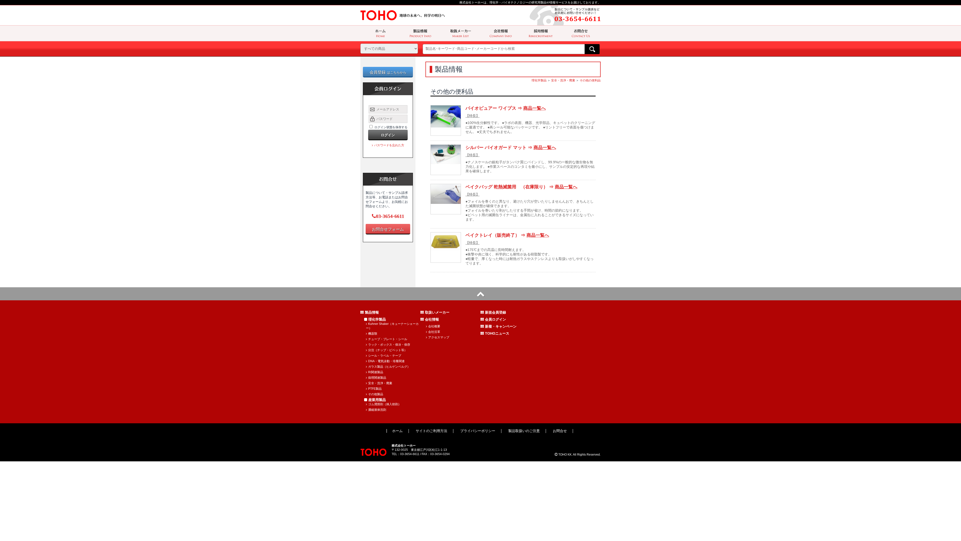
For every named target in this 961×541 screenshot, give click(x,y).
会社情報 (432, 319)
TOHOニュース (497, 333)
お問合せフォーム (388, 229)
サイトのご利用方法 (431, 431)
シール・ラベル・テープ (384, 355)
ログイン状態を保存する (390, 127)
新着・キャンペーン (501, 326)
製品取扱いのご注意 (524, 431)
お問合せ (560, 431)
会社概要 (434, 326)
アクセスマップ (438, 337)
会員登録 (388, 72)
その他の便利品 (590, 80)
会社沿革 (434, 332)
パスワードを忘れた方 (389, 145)
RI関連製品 (375, 372)
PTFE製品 (375, 388)
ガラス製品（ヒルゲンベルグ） (389, 366)
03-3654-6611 (390, 216)
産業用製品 (377, 400)
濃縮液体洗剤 (377, 410)
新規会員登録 (495, 312)
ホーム (397, 431)
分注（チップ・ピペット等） (387, 350)
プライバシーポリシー (477, 431)
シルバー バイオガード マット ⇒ (510, 147)
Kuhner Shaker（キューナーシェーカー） (392, 326)
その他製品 (375, 394)
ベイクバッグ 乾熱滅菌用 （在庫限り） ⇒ (521, 186)
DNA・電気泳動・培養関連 (386, 361)
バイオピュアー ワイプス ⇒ (505, 108)
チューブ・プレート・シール (387, 339)
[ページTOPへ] (480, 293)
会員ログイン (495, 319)
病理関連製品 (377, 377)
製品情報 (372, 312)
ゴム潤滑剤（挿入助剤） (384, 404)
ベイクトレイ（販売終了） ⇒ (507, 235)
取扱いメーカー (437, 312)
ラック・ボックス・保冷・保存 (389, 344)
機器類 (372, 333)
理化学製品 (539, 80)
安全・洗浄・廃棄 (563, 80)
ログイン (388, 135)
